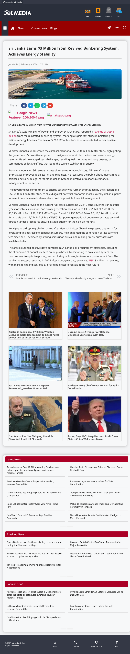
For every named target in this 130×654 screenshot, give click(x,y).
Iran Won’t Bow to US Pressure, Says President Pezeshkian (30, 517)
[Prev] (63, 526)
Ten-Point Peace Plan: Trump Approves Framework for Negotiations (34, 566)
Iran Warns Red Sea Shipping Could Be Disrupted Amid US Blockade (31, 438)
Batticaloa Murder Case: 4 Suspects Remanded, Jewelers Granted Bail (29, 387)
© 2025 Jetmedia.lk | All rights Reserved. (15, 644)
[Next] (70, 526)
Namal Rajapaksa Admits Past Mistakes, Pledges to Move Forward (95, 517)
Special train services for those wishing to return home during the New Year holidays (34, 543)
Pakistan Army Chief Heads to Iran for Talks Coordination (93, 387)
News (21, 28)
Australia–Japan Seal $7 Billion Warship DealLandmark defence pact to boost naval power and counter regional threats (34, 335)
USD (91, 260)
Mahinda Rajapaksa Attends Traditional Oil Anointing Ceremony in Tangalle (96, 505)
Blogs (53, 28)
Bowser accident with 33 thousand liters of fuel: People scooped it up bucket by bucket (34, 555)
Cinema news (39, 28)
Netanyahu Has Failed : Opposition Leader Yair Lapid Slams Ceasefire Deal (96, 555)
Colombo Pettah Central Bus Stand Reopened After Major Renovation (95, 543)
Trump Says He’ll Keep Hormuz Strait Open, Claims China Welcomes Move (93, 438)
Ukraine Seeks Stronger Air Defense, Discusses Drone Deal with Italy (89, 334)
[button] (24, 105)
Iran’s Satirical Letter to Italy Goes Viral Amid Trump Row (32, 505)
